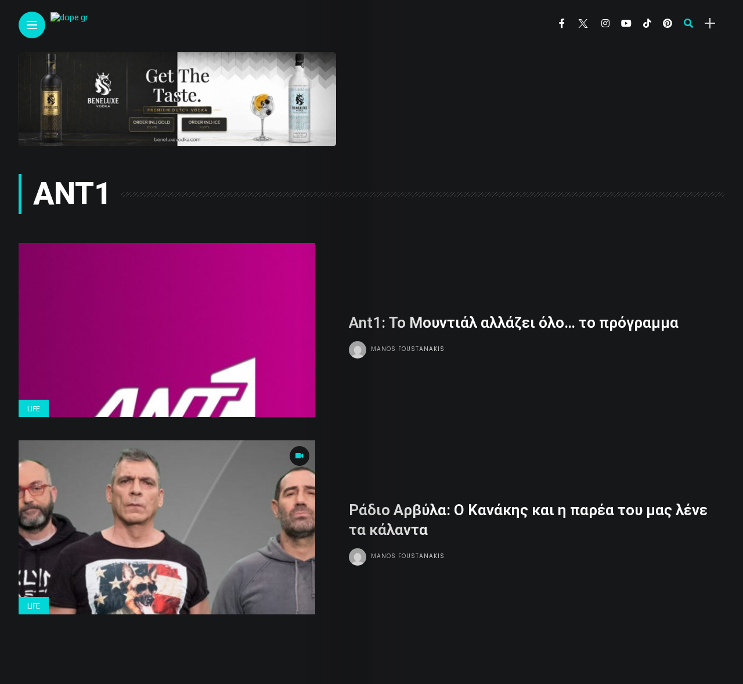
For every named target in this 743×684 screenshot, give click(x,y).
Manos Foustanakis (408, 349)
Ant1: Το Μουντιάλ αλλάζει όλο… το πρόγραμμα (514, 322)
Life (33, 409)
